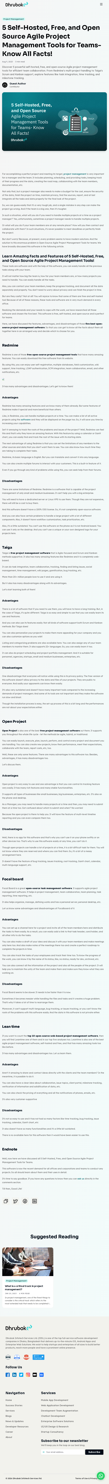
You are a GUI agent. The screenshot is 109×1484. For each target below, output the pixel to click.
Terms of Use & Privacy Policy (89, 1478)
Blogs (9, 1416)
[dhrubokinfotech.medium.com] (35, 1375)
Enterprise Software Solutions (57, 1421)
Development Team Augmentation (59, 1410)
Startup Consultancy (52, 1432)
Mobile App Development (54, 1400)
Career (9, 1432)
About (9, 1437)
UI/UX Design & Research (55, 1426)
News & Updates (15, 1421)
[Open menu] (101, 4)
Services (10, 1410)
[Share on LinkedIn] (34, 1201)
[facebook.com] (8, 1375)
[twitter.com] (21, 1375)
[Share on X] (15, 1201)
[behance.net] (41, 1375)
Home (9, 1400)
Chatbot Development (53, 1416)
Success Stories (14, 1405)
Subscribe (94, 1452)
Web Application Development (57, 1405)
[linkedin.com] (14, 1375)
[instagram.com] (28, 1375)
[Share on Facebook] (25, 1201)
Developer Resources (17, 1426)
